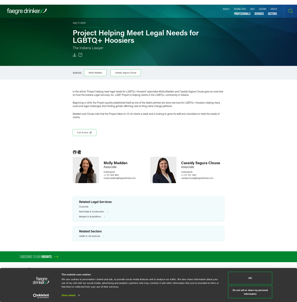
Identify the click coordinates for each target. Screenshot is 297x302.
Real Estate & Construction (91, 211)
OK (250, 278)
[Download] (74, 55)
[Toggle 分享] (80, 55)
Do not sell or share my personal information (250, 292)
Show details (69, 295)
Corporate (83, 206)
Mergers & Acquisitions (90, 216)
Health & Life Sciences (89, 236)
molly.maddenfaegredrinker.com (120, 178)
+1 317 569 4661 (111, 174)
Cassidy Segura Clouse (125, 72)
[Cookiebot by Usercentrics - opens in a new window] (41, 296)
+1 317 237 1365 (188, 174)
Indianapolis (109, 171)
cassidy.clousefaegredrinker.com (197, 178)
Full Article (82, 132)
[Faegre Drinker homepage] (27, 11)
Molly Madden (95, 72)
